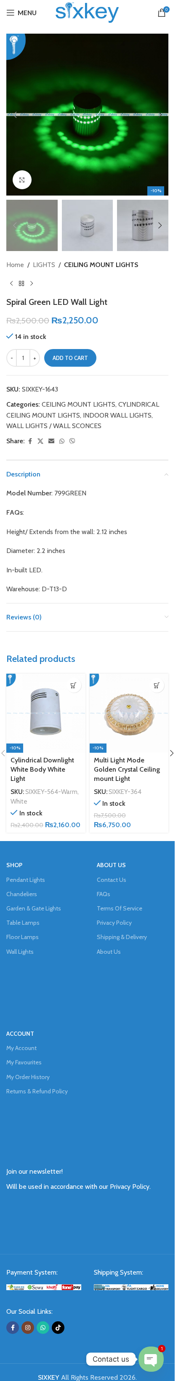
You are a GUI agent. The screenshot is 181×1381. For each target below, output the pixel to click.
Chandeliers (21, 894)
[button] (14, 114)
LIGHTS (44, 265)
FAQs (103, 894)
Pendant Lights (25, 880)
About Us (109, 951)
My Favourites (24, 1062)
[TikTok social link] (58, 1327)
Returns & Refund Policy (37, 1091)
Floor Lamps (22, 937)
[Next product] (32, 283)
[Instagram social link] (27, 1327)
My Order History (28, 1077)
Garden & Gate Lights (33, 908)
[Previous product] (11, 283)
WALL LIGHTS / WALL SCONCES (53, 426)
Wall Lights (20, 951)
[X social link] (40, 441)
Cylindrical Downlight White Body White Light (42, 769)
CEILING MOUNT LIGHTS (101, 265)
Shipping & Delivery (122, 937)
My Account (21, 1048)
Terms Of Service (119, 908)
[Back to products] (21, 283)
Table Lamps (23, 922)
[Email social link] (51, 441)
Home (15, 265)
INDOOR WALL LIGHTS (117, 415)
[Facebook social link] (30, 441)
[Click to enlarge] (22, 179)
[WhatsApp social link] (62, 441)
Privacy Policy (114, 922)
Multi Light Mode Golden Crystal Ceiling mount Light (127, 769)
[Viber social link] (72, 441)
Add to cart (70, 358)
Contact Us (111, 880)
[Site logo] (87, 12)
